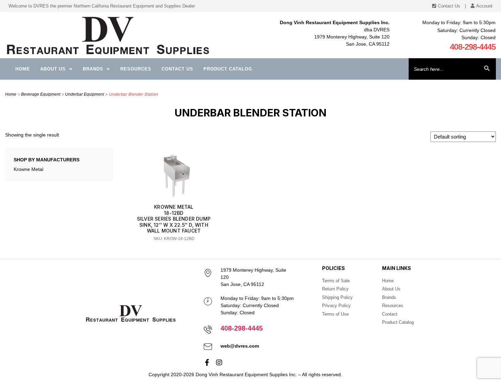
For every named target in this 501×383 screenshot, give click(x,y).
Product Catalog (227, 69)
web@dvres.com (240, 346)
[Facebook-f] (207, 362)
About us (53, 69)
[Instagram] (219, 362)
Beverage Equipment (40, 94)
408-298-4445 (473, 46)
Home (22, 69)
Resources (135, 69)
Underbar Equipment (84, 94)
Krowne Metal (28, 169)
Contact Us (177, 69)
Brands (93, 69)
